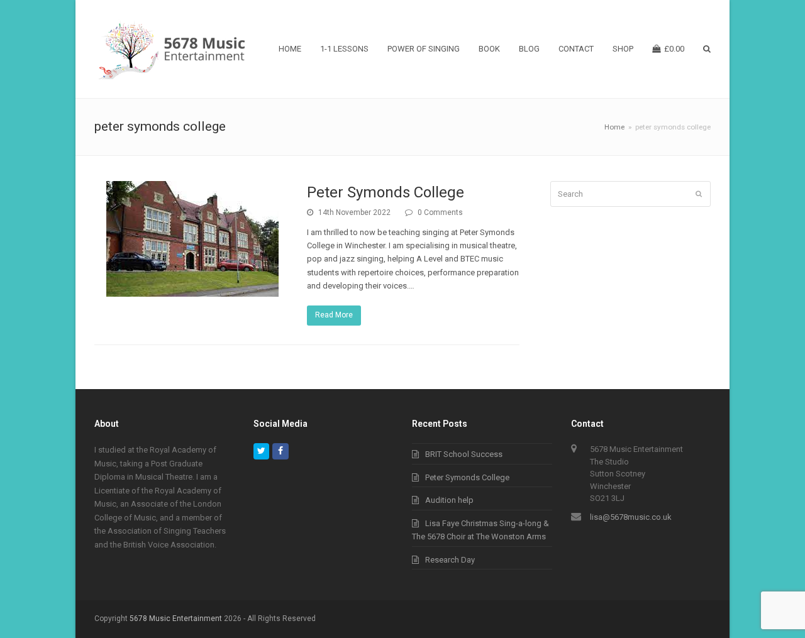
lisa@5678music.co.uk (631, 517)
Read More (334, 315)
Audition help (449, 500)
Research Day (450, 559)
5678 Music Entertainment (176, 618)
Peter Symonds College (385, 192)
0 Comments (440, 212)
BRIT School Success (463, 454)
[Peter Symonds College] (192, 289)
